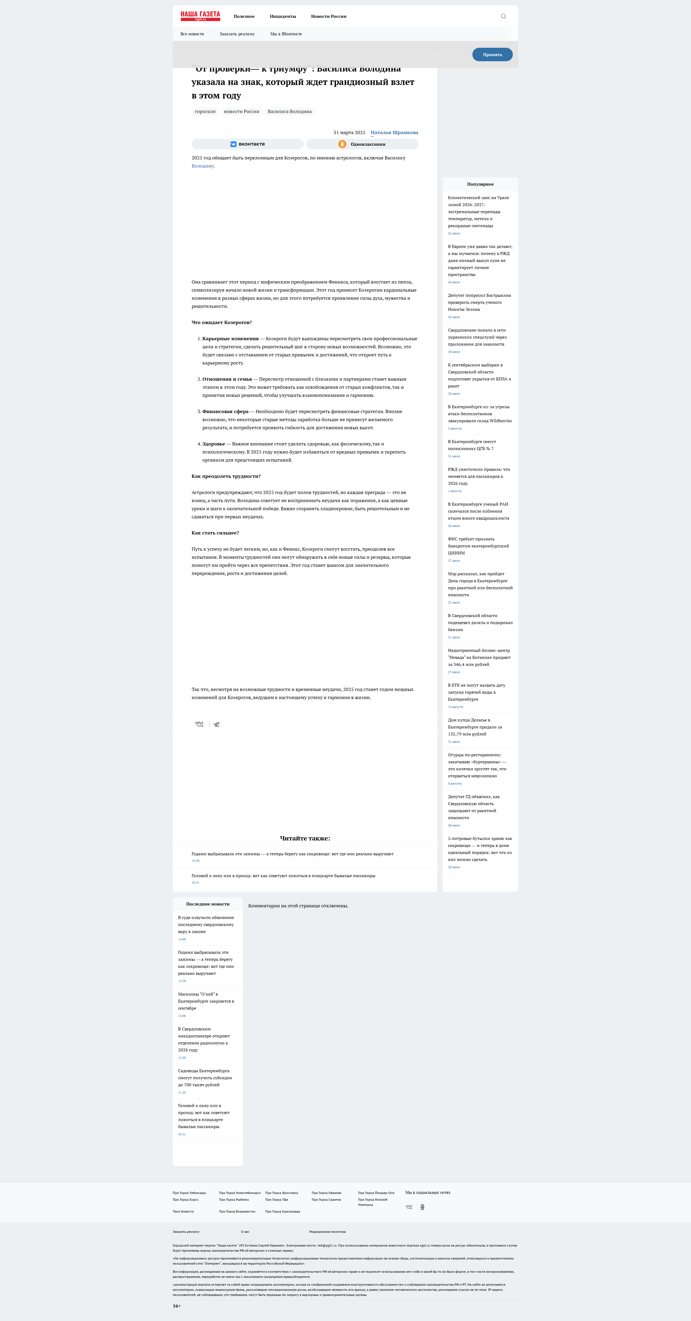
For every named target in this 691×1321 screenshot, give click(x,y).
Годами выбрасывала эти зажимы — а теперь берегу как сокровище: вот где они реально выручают (293, 857)
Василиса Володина (290, 111)
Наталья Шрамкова (394, 132)
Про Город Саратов (326, 1199)
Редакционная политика (327, 1232)
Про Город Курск (185, 1199)
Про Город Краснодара (282, 1211)
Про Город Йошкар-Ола (376, 1193)
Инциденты (283, 16)
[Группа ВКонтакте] (248, 144)
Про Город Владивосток (237, 1211)
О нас (245, 1232)
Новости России (329, 16)
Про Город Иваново (326, 1193)
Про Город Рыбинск (234, 1199)
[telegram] (218, 724)
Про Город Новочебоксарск (240, 1193)
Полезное (244, 16)
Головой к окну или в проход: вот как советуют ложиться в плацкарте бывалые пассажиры (283, 878)
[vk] (200, 724)
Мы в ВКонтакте (286, 33)
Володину (203, 166)
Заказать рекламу (237, 33)
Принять (492, 54)
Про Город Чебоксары (189, 1193)
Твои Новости (183, 1211)
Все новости (192, 33)
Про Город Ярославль (281, 1193)
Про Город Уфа (276, 1199)
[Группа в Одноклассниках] (362, 144)
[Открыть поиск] (503, 16)
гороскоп (205, 111)
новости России (241, 111)
